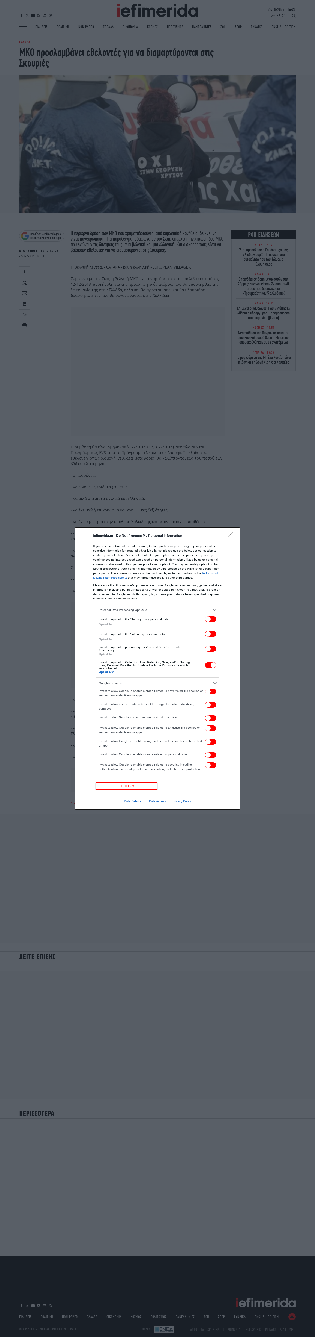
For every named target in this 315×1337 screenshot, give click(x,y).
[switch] (210, 619)
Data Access (157, 801)
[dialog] (157, 668)
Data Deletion (133, 801)
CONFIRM (127, 786)
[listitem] (157, 609)
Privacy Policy (181, 801)
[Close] (232, 536)
